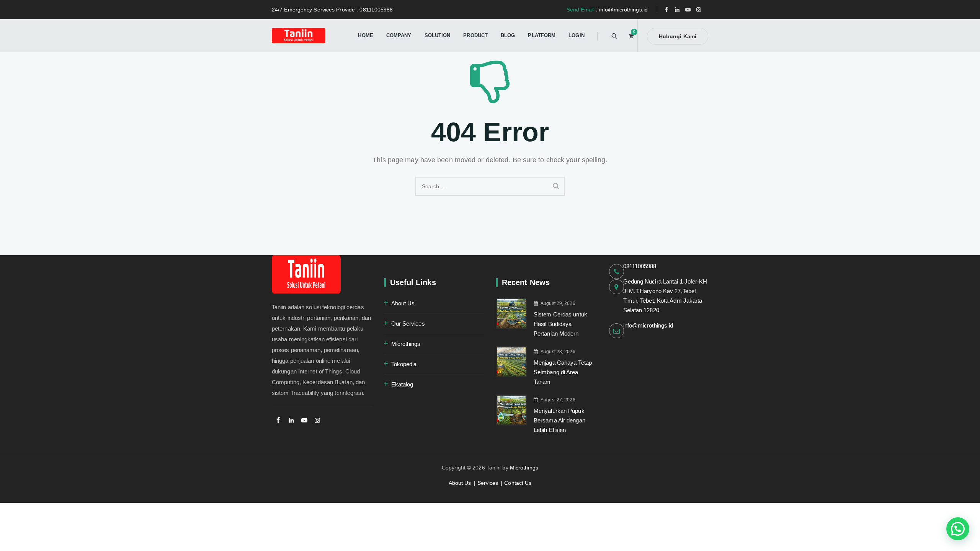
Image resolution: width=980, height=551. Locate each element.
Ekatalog (402, 384)
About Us (403, 303)
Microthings (406, 344)
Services (487, 483)
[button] (957, 528)
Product (475, 35)
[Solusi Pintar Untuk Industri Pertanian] (298, 35)
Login (576, 35)
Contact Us (517, 483)
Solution (438, 35)
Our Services (408, 323)
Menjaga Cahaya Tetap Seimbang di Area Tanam (563, 372)
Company (399, 35)
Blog (508, 35)
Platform (541, 35)
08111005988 (640, 266)
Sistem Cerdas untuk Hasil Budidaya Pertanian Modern (560, 324)
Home (365, 35)
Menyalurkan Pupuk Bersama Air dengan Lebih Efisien (559, 420)
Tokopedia (404, 364)
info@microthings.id (648, 325)
